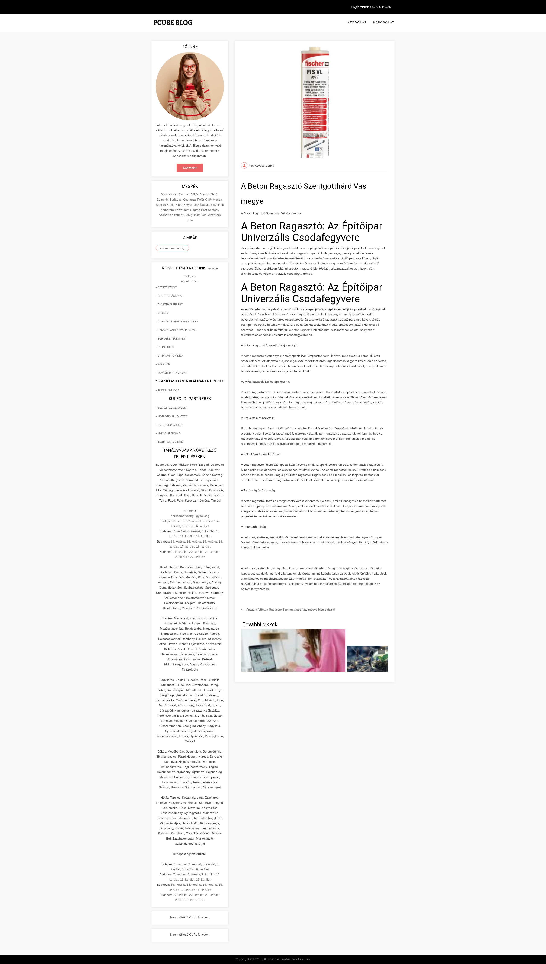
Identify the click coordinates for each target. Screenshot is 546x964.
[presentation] (381, 650)
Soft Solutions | (285, 959)
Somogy (213, 209)
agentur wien (190, 281)
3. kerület (209, 521)
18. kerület (203, 546)
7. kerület (179, 531)
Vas (204, 215)
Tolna (197, 215)
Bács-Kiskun (169, 194)
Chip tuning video (170, 355)
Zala (190, 220)
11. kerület (187, 536)
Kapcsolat (384, 22)
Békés (195, 194)
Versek (163, 313)
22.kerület (182, 557)
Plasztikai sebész (170, 304)
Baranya (184, 194)
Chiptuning (166, 347)
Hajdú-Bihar (175, 204)
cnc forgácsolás (170, 296)
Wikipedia (164, 364)
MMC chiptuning (169, 433)
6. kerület (202, 526)
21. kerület (212, 551)
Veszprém (214, 215)
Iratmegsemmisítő (170, 441)
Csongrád (190, 199)
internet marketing (172, 248)
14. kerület (194, 541)
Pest (204, 209)
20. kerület (196, 551)
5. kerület (188, 526)
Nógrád (195, 209)
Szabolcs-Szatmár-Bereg (176, 215)
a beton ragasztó (300, 329)
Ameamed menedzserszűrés (178, 321)
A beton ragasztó (297, 253)
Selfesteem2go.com (172, 407)
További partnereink (172, 372)
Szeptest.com (167, 287)
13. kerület (178, 541)
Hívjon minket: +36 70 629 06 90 (371, 7)
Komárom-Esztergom (175, 209)
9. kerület (208, 531)
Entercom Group (170, 424)
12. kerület (203, 536)
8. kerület (193, 531)
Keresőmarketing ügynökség (190, 516)
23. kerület (197, 557)
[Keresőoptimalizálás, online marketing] (172, 27)
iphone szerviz (168, 390)
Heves (188, 204)
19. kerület (180, 551)
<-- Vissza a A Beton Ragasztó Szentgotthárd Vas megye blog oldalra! (288, 609)
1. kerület (180, 521)
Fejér (201, 199)
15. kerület (210, 541)
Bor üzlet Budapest (172, 338)
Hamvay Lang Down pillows (177, 330)
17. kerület (187, 546)
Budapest (176, 199)
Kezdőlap (357, 22)
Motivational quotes (172, 416)
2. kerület (194, 521)
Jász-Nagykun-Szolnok (208, 204)
